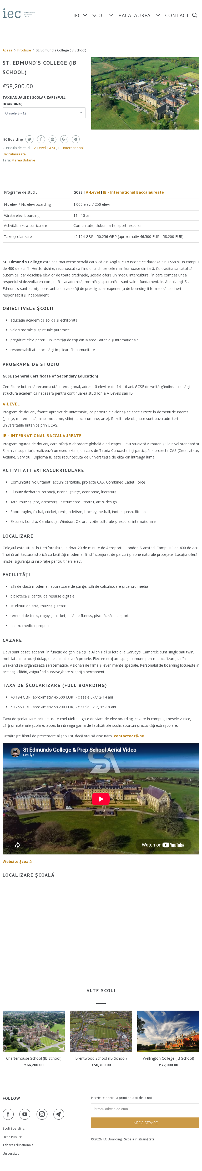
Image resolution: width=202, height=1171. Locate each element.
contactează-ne (129, 735)
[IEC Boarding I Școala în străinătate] (19, 14)
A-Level (40, 147)
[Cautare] (195, 15)
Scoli (100, 15)
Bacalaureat (136, 15)
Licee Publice (12, 1137)
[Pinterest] (52, 139)
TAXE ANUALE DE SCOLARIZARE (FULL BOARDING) (34, 100)
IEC (78, 15)
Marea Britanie (23, 160)
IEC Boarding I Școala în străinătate (128, 1139)
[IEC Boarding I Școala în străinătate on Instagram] (43, 1114)
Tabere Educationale (18, 1145)
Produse (24, 50)
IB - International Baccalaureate (133, 192)
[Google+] (63, 139)
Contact (177, 15)
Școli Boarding (13, 1128)
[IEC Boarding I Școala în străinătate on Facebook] (9, 1114)
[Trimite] (75, 139)
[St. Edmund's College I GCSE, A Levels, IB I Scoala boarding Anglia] (145, 93)
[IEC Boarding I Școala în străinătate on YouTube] (26, 1114)
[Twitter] (28, 139)
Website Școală (17, 861)
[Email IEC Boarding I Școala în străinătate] (60, 1114)
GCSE (51, 147)
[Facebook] (40, 139)
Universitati (11, 1153)
